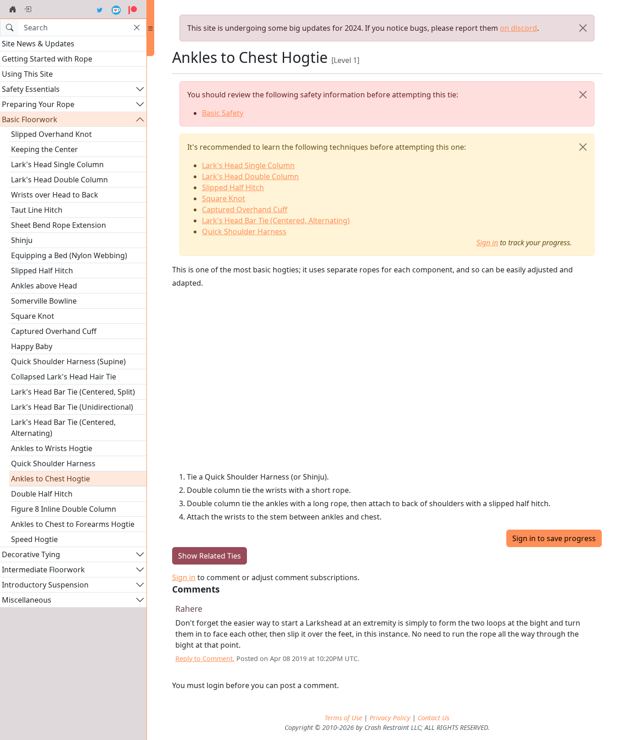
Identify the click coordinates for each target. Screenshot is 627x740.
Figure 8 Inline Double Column (63, 509)
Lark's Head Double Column (59, 180)
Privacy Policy (389, 717)
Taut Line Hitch (36, 210)
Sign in (487, 242)
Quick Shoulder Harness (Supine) (68, 361)
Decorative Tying (31, 554)
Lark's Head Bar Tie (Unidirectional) (72, 407)
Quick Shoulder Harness (53, 463)
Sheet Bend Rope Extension (58, 225)
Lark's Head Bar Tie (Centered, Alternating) (63, 427)
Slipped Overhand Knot (51, 134)
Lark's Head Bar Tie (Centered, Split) (73, 392)
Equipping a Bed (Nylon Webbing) (69, 255)
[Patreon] (132, 9)
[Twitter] (99, 9)
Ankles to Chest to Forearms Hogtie (72, 524)
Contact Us (433, 717)
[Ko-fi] (116, 9)
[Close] (583, 28)
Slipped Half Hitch (42, 270)
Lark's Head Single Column (57, 164)
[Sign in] (27, 9)
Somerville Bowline (44, 301)
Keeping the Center (44, 149)
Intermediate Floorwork (43, 570)
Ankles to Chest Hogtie (50, 479)
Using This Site (27, 74)
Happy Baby (31, 346)
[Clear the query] (137, 27)
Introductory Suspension (45, 585)
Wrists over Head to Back (54, 195)
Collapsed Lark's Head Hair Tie (63, 377)
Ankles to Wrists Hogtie (51, 448)
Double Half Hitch (42, 494)
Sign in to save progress (554, 538)
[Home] (13, 9)
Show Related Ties (209, 556)
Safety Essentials (31, 89)
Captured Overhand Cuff (53, 331)
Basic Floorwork (29, 119)
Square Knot (32, 316)
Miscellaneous (26, 600)
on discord (518, 28)
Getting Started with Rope (47, 59)
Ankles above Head (44, 286)
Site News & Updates (38, 44)
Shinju (22, 240)
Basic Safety (222, 113)
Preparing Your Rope (38, 104)
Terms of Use (343, 717)
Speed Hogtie (34, 539)
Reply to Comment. (205, 658)
